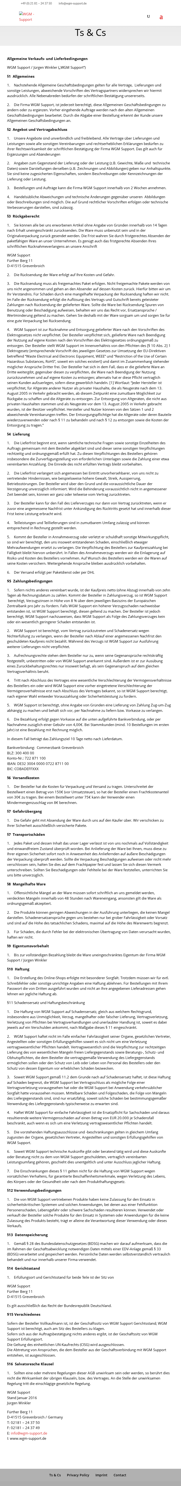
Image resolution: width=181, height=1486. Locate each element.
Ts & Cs (55, 1475)
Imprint (101, 1475)
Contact (120, 1475)
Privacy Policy (78, 1475)
